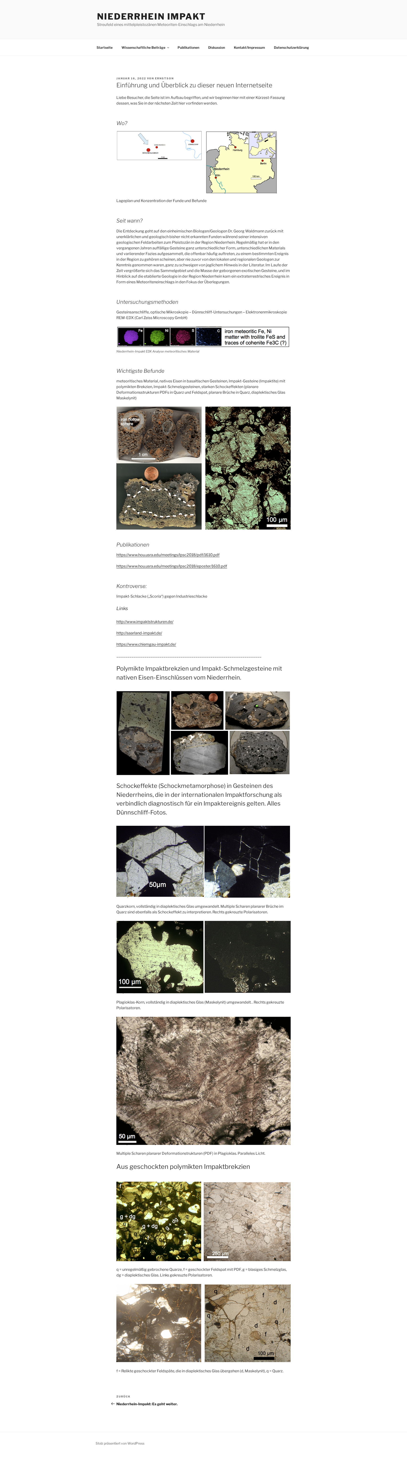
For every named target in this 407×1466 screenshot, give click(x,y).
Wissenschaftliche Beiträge (143, 47)
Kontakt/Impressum (249, 47)
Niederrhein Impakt (151, 16)
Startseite (105, 47)
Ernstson (164, 78)
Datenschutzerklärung (291, 47)
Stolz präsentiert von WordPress (120, 1443)
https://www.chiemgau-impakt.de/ (146, 644)
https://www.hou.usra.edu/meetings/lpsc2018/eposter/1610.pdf (171, 566)
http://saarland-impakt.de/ (139, 633)
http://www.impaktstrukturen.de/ (144, 622)
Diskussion (216, 47)
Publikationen (188, 47)
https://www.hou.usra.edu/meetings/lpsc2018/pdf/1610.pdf (168, 555)
